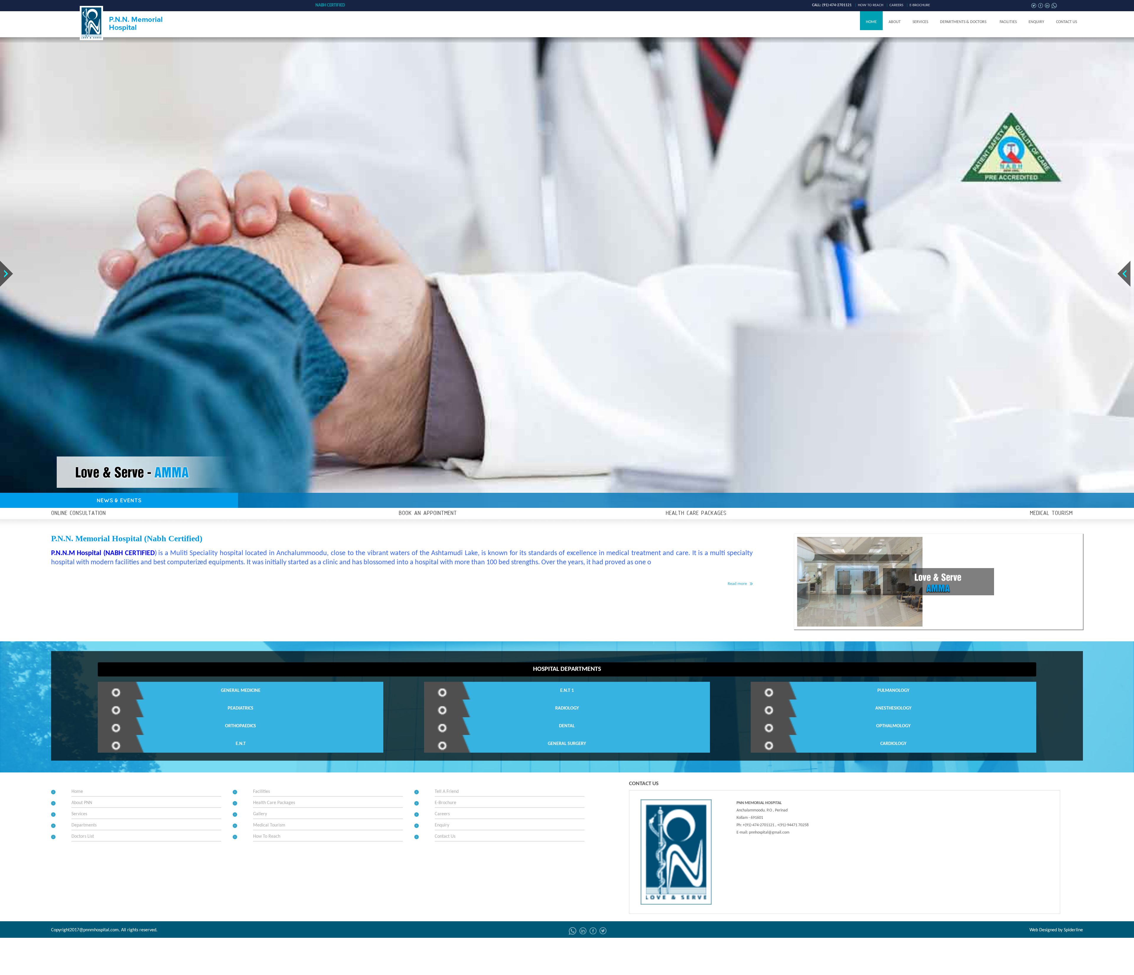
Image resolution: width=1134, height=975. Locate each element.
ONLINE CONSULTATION (78, 513)
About (895, 22)
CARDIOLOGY (893, 743)
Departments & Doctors (963, 22)
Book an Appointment (428, 513)
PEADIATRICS (240, 708)
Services (920, 22)
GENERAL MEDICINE (240, 690)
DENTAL (567, 726)
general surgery (567, 743)
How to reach (870, 5)
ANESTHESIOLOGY (893, 708)
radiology (567, 708)
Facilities (1008, 22)
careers (896, 5)
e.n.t (241, 743)
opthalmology (893, 726)
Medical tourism (1051, 513)
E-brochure (920, 5)
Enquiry (1036, 22)
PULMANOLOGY (893, 690)
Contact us (1066, 22)
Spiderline (1073, 930)
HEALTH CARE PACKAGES (696, 513)
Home (871, 22)
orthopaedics (240, 726)
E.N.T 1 (567, 690)
